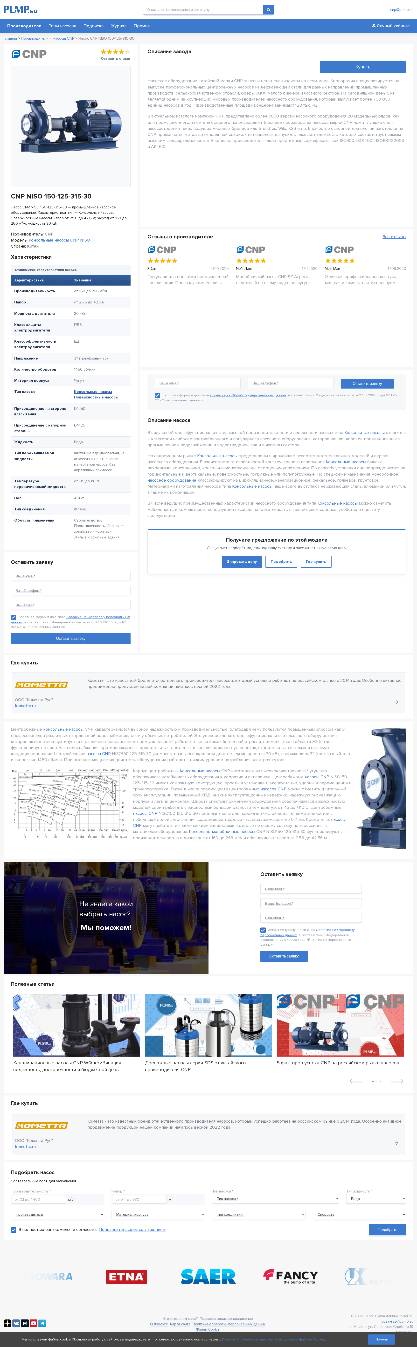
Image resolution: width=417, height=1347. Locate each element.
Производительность (29, 1191)
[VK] (16, 1326)
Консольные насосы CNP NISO (59, 240)
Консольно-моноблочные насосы (222, 831)
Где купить (316, 561)
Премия (142, 26)
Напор (116, 1191)
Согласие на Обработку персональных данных (248, 395)
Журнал (118, 26)
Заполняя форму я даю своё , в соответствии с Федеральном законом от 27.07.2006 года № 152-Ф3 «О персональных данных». (70, 622)
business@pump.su (397, 1321)
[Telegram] (42, 1326)
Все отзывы (394, 236)
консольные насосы (63, 729)
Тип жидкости (358, 1191)
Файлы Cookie (208, 1329)
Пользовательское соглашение (226, 1319)
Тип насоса (221, 1191)
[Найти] (268, 10)
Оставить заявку (284, 956)
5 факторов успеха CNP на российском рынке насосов (338, 1063)
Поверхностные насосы (96, 397)
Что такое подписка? (180, 1319)
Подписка (93, 26)
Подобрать (281, 561)
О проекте (159, 1324)
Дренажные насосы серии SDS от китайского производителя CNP (195, 1066)
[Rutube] (25, 1326)
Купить (362, 67)
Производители (24, 26)
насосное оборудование (171, 480)
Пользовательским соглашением (132, 1229)
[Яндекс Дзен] (7, 1326)
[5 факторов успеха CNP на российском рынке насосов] (340, 1025)
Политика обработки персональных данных (229, 1324)
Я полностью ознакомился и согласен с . (92, 1229)
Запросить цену (242, 561)
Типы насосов (62, 26)
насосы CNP (98, 753)
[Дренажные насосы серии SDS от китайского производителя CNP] (208, 1025)
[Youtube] (33, 1326)
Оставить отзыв (115, 58)
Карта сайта (180, 1324)
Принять (382, 1339)
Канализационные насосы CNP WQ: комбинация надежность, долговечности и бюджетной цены (67, 1066)
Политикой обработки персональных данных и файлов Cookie (273, 1339)
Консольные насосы (93, 391)
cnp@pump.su (401, 9)
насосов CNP (273, 789)
